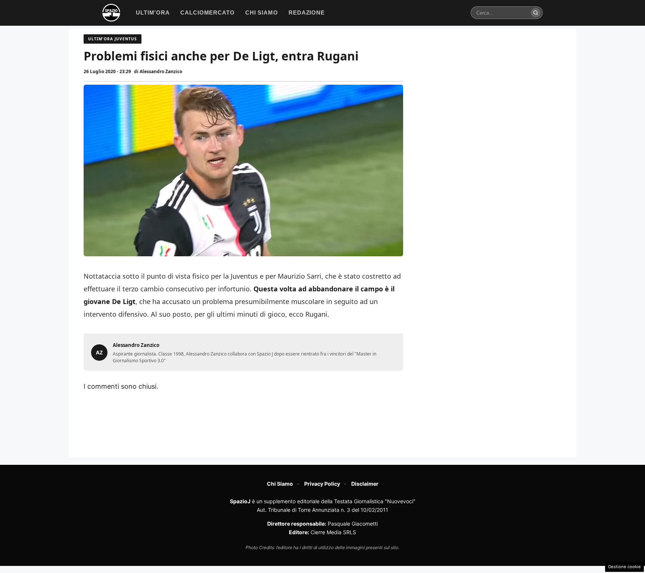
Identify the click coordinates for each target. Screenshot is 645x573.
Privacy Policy (322, 483)
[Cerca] (535, 13)
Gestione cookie (624, 566)
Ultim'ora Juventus (112, 38)
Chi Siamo (280, 483)
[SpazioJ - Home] (111, 13)
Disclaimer (364, 483)
